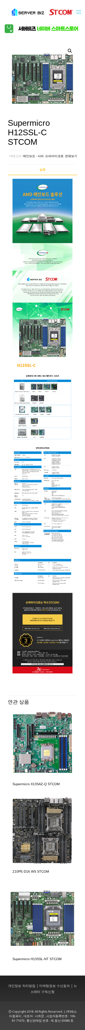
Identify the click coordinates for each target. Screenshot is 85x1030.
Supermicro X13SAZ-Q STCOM (36, 784)
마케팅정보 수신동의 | (56, 985)
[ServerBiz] (42, 11)
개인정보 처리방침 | (23, 985)
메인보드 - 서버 (33, 156)
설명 (42, 169)
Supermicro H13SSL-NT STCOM (37, 959)
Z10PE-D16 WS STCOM (31, 871)
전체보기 (71, 156)
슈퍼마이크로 (54, 156)
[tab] (42, 169)
